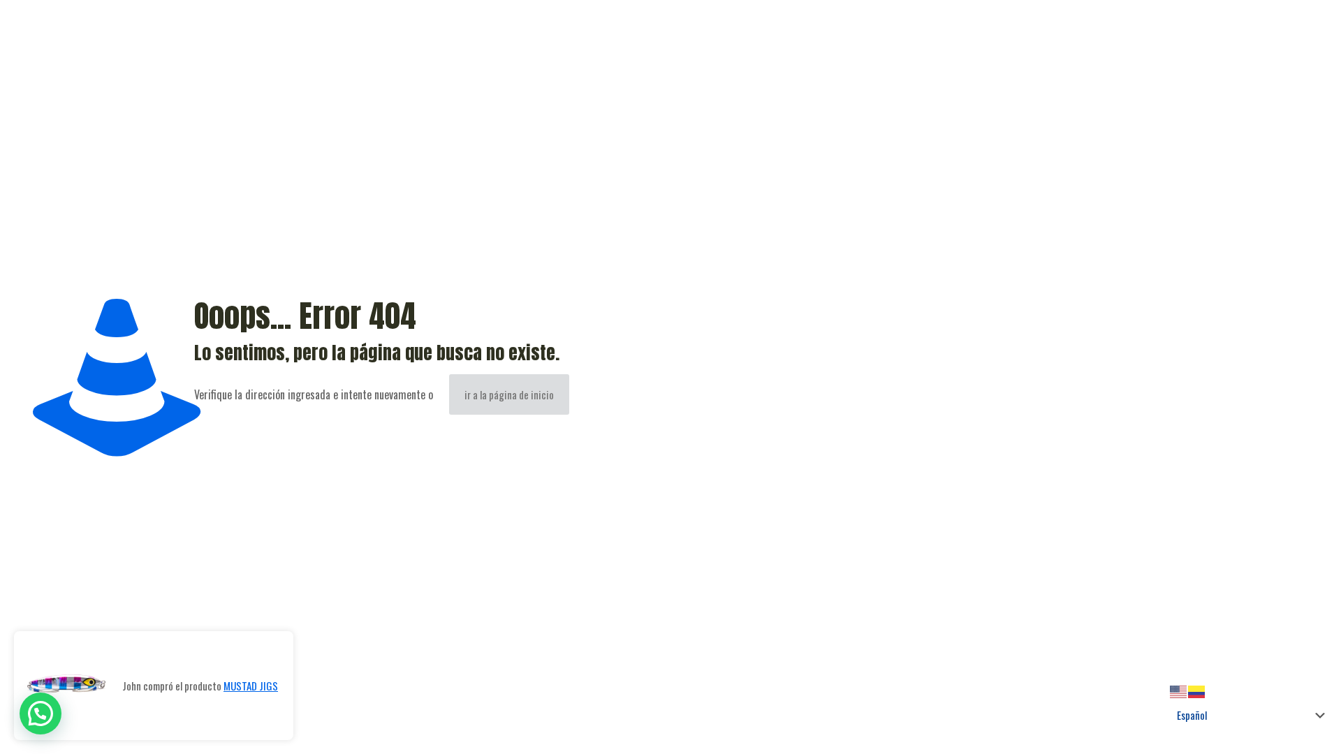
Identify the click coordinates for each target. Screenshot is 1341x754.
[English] (1179, 689)
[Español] (1197, 689)
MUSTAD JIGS (251, 685)
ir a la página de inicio (509, 394)
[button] (40, 713)
